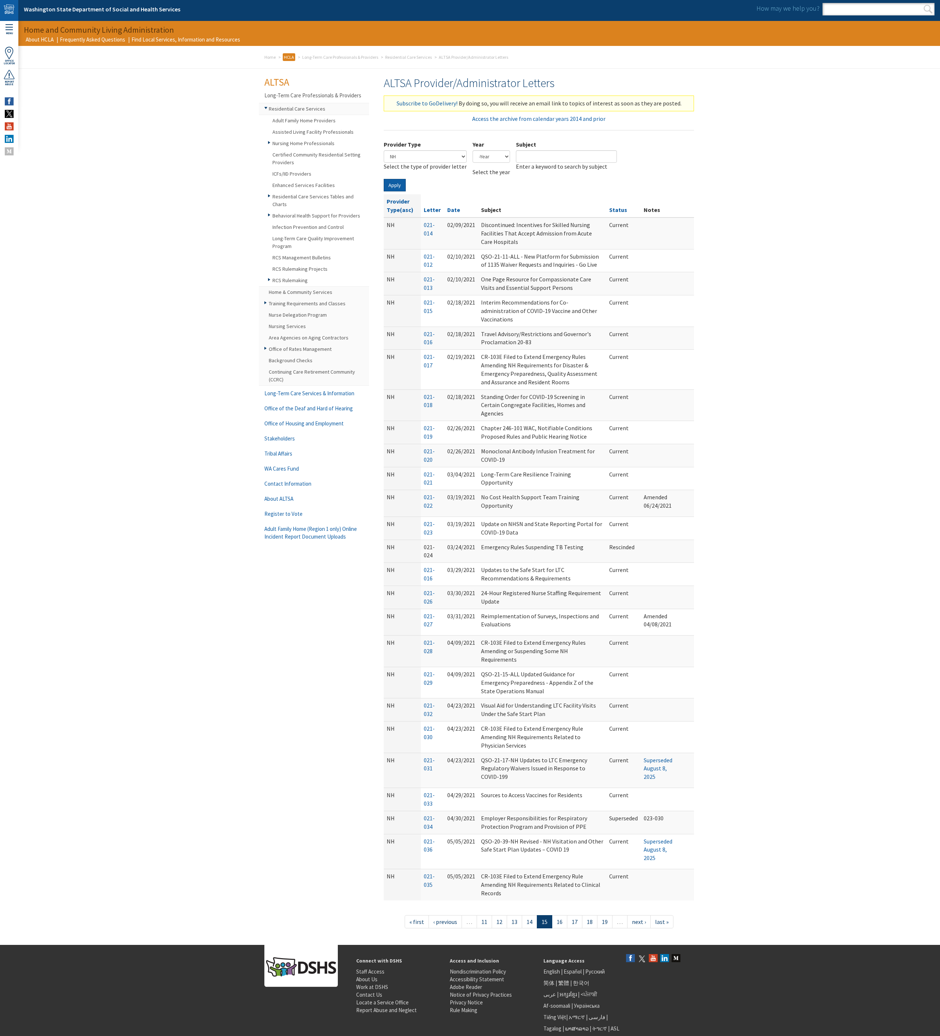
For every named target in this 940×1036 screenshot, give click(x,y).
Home (270, 57)
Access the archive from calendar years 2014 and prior (538, 118)
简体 (548, 982)
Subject (526, 144)
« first (416, 921)
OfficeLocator (9, 62)
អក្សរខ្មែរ (568, 994)
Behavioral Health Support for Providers (316, 215)
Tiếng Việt (554, 1017)
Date (453, 209)
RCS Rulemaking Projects (300, 269)
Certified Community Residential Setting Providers (316, 158)
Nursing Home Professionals (303, 143)
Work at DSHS (372, 986)
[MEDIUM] (9, 151)
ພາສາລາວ (577, 1028)
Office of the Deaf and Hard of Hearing (308, 408)
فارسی (596, 1017)
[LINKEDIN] (9, 139)
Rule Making (463, 1010)
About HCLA (40, 39)
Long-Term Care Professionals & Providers (340, 57)
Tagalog (552, 1028)
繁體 (564, 982)
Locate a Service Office (382, 1002)
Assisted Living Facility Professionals (313, 132)
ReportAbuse (9, 83)
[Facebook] (630, 958)
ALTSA (276, 82)
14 (529, 921)
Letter (432, 209)
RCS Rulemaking (290, 280)
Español (573, 971)
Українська (587, 1005)
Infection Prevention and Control (308, 227)
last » (662, 921)
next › (639, 921)
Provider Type (402, 144)
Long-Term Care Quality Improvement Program (313, 242)
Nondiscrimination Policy (478, 971)
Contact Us (369, 994)
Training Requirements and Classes (307, 303)
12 (499, 921)
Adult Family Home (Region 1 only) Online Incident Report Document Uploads (310, 532)
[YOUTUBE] (9, 126)
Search (928, 9)
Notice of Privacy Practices (481, 994)
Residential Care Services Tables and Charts (313, 200)
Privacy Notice (466, 1002)
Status (618, 209)
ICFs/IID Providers (291, 173)
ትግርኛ (599, 1028)
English (552, 971)
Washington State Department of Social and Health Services (102, 9)
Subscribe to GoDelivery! (427, 103)
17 (575, 921)
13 (514, 921)
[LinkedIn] (664, 958)
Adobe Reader (466, 986)
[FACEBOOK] (9, 101)
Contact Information (287, 483)
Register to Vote (283, 513)
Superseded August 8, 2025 (658, 768)
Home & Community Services (300, 292)
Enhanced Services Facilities (303, 185)
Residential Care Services (408, 57)
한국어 (581, 982)
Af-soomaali (556, 1005)
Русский (595, 971)
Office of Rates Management (300, 349)
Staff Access (370, 971)
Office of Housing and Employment (304, 423)
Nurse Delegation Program (298, 315)
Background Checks (290, 360)
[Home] (9, 10)
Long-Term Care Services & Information (309, 393)
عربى (549, 994)
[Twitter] (642, 958)
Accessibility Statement (477, 979)
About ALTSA (278, 498)
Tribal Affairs (278, 453)
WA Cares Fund (281, 468)
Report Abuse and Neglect (386, 1010)
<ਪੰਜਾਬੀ (589, 994)
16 (560, 921)
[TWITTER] (9, 114)
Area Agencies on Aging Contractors (308, 337)
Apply (394, 185)
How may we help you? (788, 8)
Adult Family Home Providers (304, 120)
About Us (366, 979)
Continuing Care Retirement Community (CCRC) (312, 375)
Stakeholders (279, 438)
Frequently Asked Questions (92, 39)
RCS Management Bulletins (301, 257)
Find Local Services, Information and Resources (185, 39)
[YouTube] (653, 958)
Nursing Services (287, 326)
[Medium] (676, 958)
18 (590, 921)
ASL (615, 1028)
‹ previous (445, 921)
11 (484, 921)
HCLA (289, 57)
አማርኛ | (578, 1017)
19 (605, 921)
